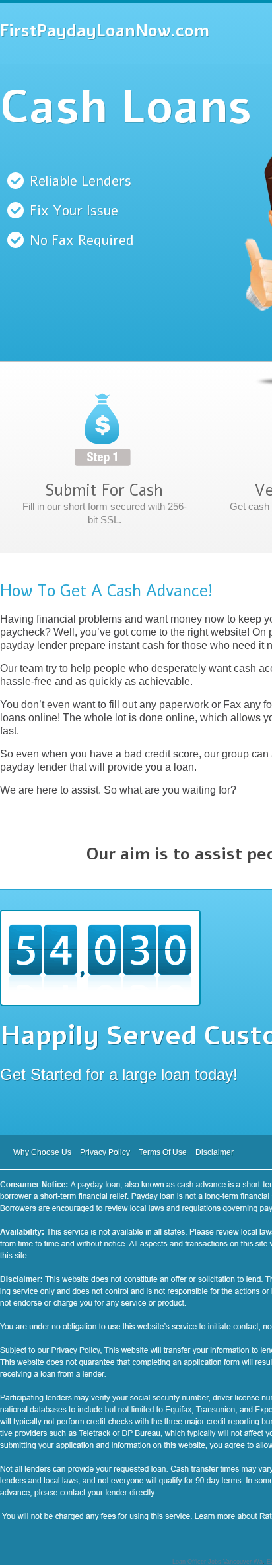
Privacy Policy (105, 1152)
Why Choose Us (42, 1152)
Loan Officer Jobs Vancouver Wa (217, 1561)
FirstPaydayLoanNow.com (104, 31)
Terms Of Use (163, 1152)
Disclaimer (214, 1152)
